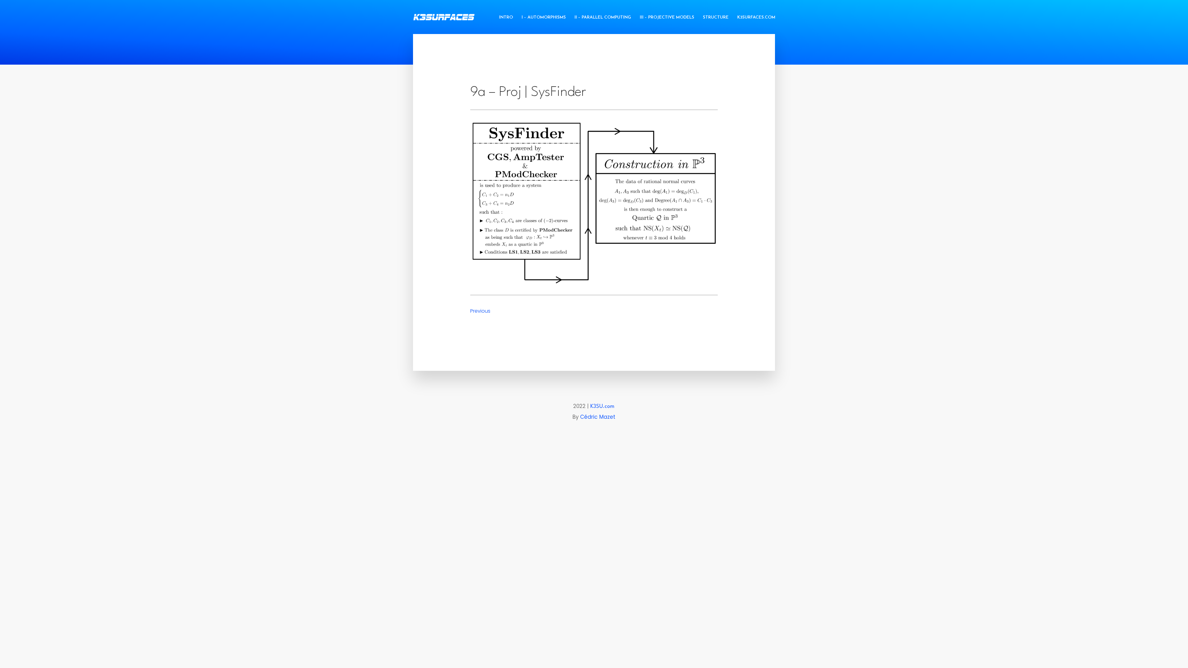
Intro (506, 17)
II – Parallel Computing (603, 17)
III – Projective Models (667, 17)
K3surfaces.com (756, 17)
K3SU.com (602, 406)
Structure (716, 17)
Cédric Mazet (597, 417)
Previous (480, 311)
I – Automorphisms (544, 17)
